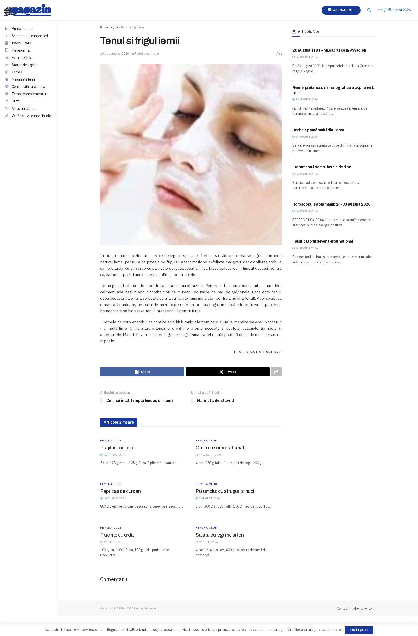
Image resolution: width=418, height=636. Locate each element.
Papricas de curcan (120, 491)
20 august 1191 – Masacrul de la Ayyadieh (329, 50)
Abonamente (343, 10)
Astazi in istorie (24, 108)
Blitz (15, 101)
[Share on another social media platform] (276, 371)
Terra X (17, 72)
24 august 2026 (306, 57)
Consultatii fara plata (28, 86)
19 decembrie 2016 (114, 54)
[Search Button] (369, 10)
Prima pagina (22, 28)
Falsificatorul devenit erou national (322, 241)
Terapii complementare (30, 93)
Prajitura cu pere (117, 447)
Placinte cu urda (117, 535)
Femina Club (21, 57)
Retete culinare (146, 54)
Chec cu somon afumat (220, 447)
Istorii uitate (21, 43)
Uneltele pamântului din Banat (318, 130)
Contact (342, 608)
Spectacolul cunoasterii (30, 35)
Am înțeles (359, 630)
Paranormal (21, 50)
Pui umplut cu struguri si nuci (225, 491)
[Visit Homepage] (32, 10)
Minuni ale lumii (24, 79)
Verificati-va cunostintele (31, 115)
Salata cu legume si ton (220, 535)
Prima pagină (109, 27)
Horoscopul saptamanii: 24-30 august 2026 (331, 204)
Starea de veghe (24, 64)
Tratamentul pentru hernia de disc (321, 167)
